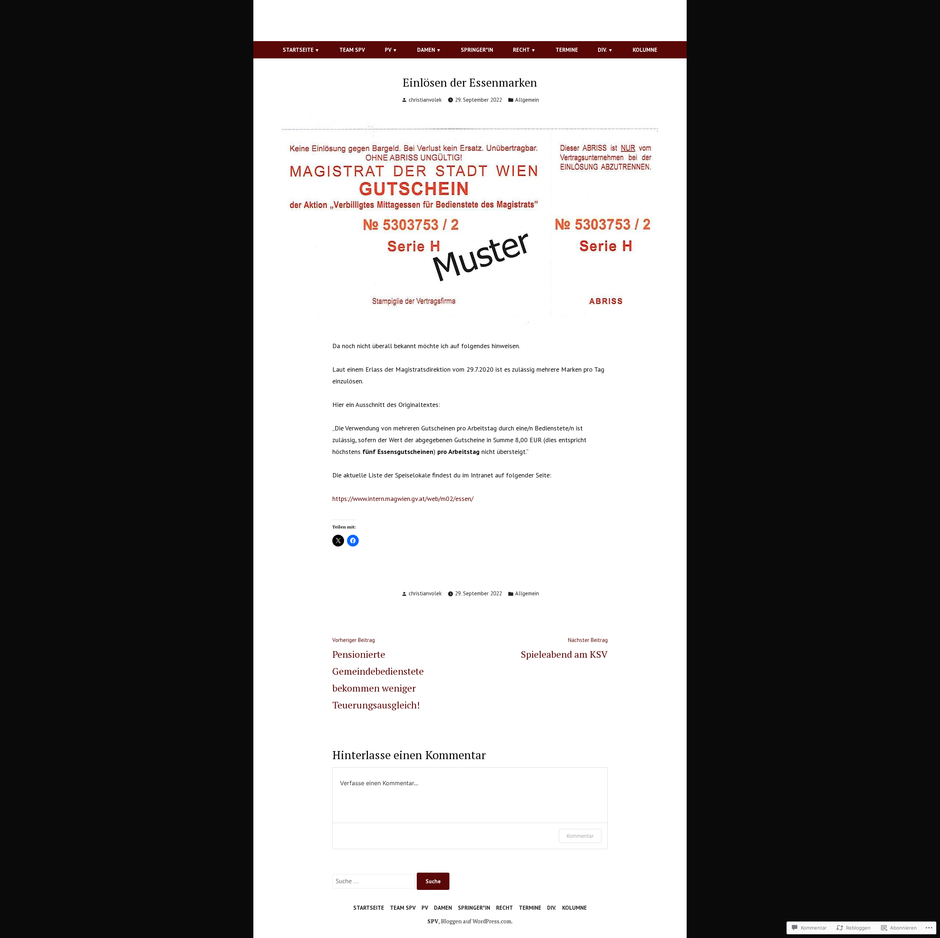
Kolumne (645, 49)
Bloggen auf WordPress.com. (477, 921)
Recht (521, 49)
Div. (602, 49)
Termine (567, 49)
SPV (432, 921)
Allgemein (527, 99)
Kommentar (580, 836)
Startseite (298, 49)
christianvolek (425, 99)
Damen (426, 49)
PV (388, 49)
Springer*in (477, 49)
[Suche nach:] (374, 881)
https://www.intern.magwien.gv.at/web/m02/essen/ (402, 498)
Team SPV (352, 49)
